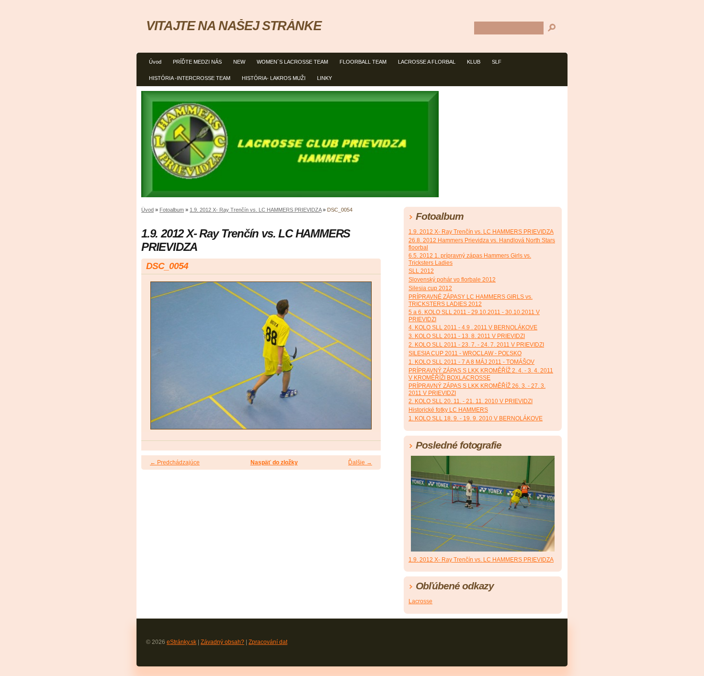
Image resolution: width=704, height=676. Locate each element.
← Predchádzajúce (175, 462)
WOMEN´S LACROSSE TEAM (292, 62)
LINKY (324, 78)
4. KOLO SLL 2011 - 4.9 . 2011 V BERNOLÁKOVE (473, 327)
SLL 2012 (421, 271)
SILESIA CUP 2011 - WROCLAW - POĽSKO (465, 353)
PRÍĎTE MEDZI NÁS (197, 62)
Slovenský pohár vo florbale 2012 (452, 279)
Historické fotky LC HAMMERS (448, 409)
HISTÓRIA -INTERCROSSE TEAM (189, 78)
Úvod (155, 62)
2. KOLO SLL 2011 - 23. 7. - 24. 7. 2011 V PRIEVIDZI (476, 344)
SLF (496, 62)
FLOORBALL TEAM (363, 62)
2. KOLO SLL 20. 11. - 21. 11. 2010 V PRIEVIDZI (471, 401)
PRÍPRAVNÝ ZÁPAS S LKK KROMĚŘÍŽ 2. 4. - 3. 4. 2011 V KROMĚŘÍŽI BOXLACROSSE (481, 374)
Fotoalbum (171, 210)
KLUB (473, 62)
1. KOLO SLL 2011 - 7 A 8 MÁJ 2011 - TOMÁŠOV (471, 362)
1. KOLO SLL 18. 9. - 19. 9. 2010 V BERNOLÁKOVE (476, 418)
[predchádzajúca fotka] (157, 359)
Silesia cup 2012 (430, 288)
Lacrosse (420, 601)
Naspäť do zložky (274, 462)
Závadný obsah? (222, 642)
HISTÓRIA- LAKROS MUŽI (274, 78)
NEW (239, 62)
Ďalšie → (360, 462)
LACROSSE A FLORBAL (426, 62)
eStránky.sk (181, 642)
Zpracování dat (268, 642)
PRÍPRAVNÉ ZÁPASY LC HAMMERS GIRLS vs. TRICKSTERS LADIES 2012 (471, 300)
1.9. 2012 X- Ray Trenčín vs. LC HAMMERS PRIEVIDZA (255, 210)
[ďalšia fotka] (365, 359)
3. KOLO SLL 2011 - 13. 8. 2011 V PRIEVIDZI (467, 336)
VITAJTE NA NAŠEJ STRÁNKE (233, 25)
